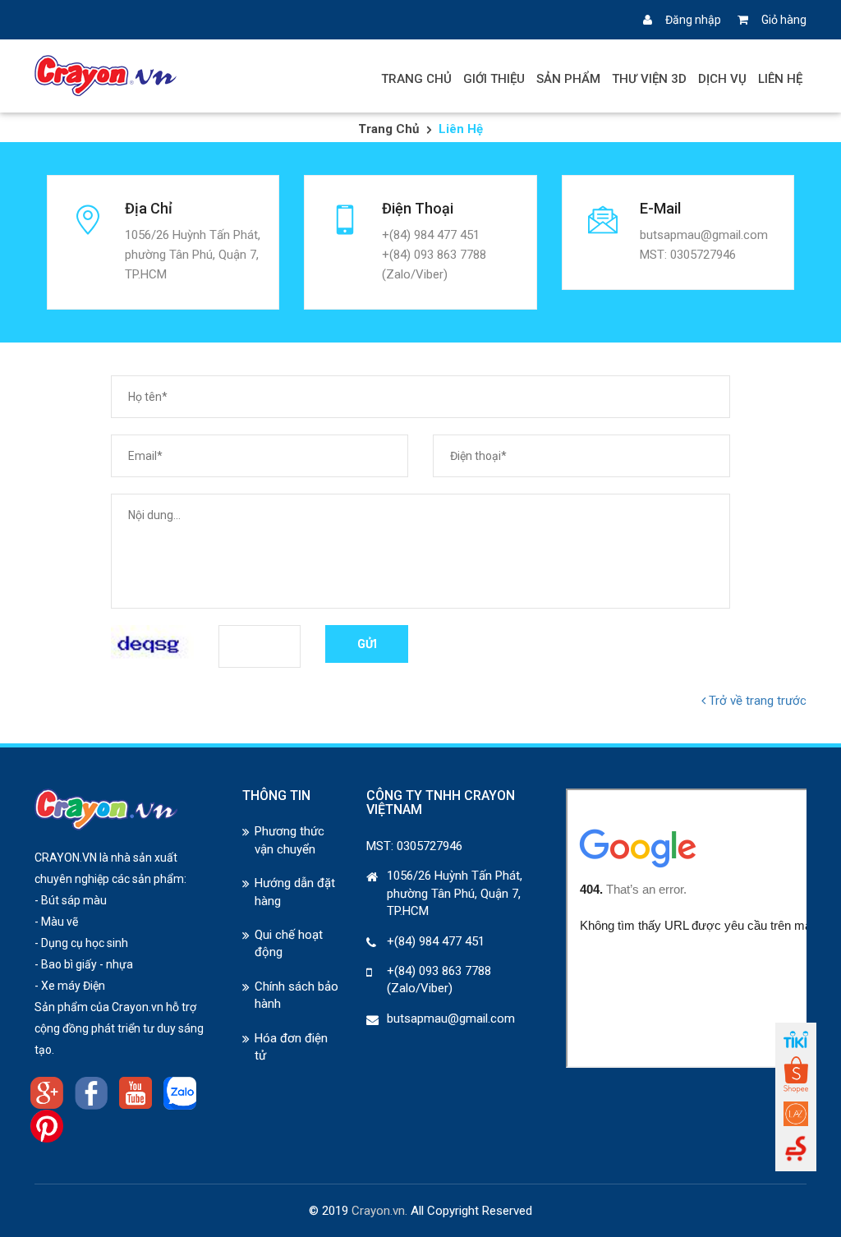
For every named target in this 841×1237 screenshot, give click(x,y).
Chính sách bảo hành (296, 995)
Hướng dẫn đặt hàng (295, 892)
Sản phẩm (568, 78)
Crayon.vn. (379, 1210)
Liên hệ (780, 78)
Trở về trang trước (756, 700)
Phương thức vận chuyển (289, 840)
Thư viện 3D (649, 78)
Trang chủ (416, 78)
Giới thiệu (494, 78)
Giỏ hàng (784, 19)
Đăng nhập (693, 19)
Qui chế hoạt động (289, 943)
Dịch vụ (722, 78)
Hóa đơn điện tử (291, 1047)
